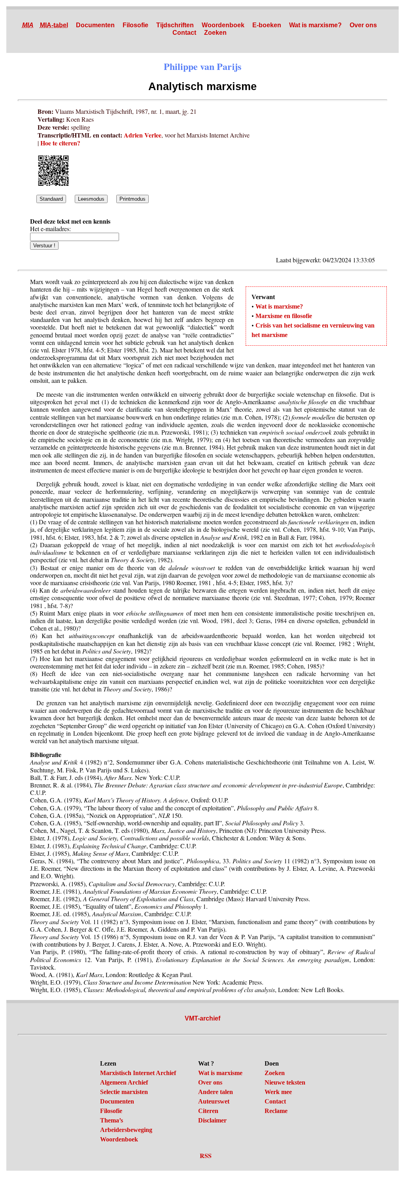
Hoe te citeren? (60, 142)
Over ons (363, 25)
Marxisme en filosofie (283, 316)
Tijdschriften (175, 25)
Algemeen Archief (124, 1082)
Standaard (51, 199)
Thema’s (111, 1120)
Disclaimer (212, 1120)
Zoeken (215, 32)
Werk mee (278, 1091)
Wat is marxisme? (315, 25)
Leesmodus (91, 199)
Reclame (276, 1110)
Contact (184, 32)
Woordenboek (223, 25)
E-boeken (266, 25)
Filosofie (135, 25)
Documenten (95, 25)
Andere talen (215, 1091)
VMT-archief (202, 1018)
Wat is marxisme (220, 1073)
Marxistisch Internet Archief (138, 1073)
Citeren (208, 1110)
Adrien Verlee (142, 134)
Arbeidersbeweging (126, 1129)
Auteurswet (213, 1101)
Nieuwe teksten (285, 1082)
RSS (206, 1155)
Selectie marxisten (124, 1091)
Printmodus (132, 199)
